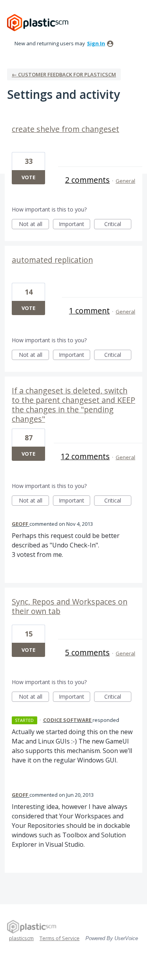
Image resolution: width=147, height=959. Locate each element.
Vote (28, 177)
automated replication (52, 259)
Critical (117, 224)
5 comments (87, 652)
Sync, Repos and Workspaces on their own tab (69, 606)
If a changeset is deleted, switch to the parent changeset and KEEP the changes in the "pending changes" (73, 404)
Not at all (34, 224)
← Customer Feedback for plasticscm (64, 74)
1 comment (89, 310)
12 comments (85, 456)
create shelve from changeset (65, 129)
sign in (96, 43)
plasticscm (21, 938)
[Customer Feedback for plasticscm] (37, 22)
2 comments (87, 179)
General (125, 180)
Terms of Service (60, 938)
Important (74, 224)
